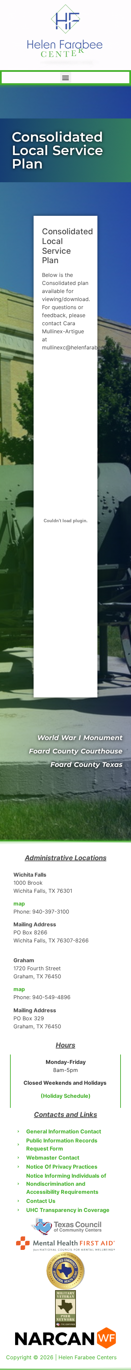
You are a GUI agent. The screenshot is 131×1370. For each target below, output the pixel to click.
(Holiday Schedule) (66, 1095)
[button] (65, 77)
